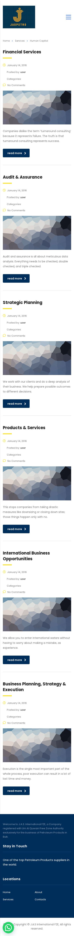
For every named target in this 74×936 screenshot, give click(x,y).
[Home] (19, 17)
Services (8, 899)
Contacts (40, 899)
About (38, 892)
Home (6, 40)
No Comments (16, 85)
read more (14, 153)
